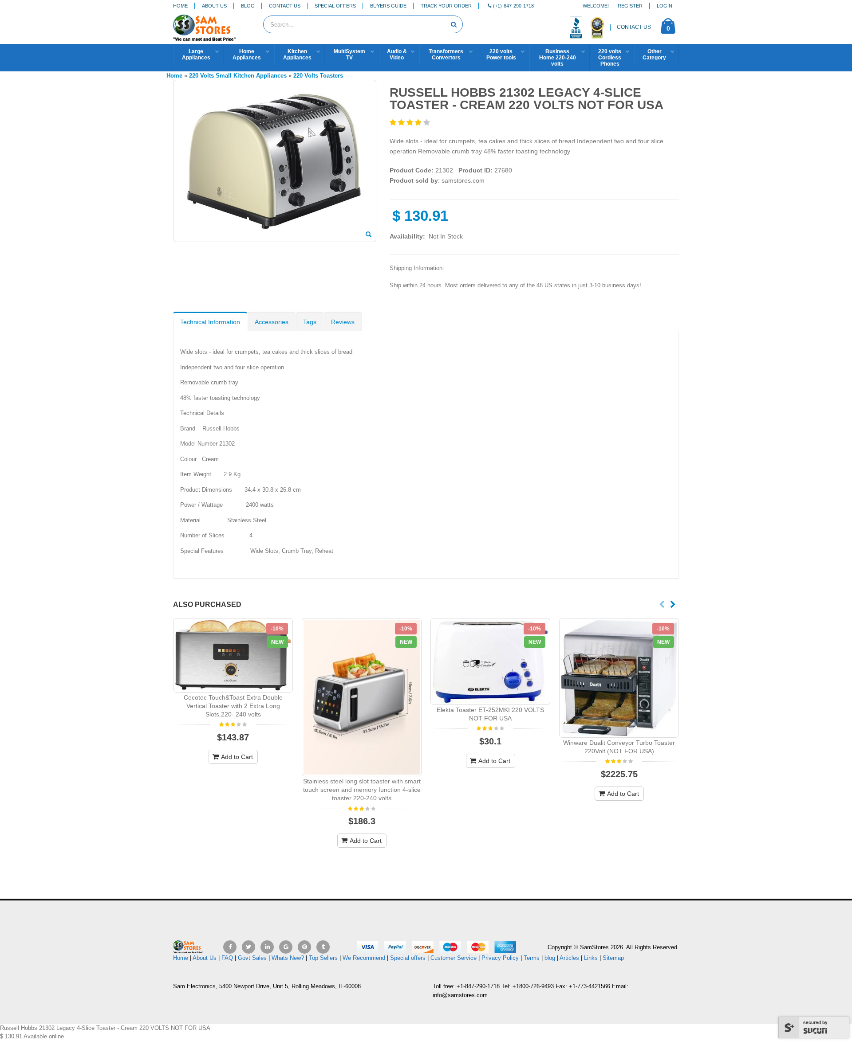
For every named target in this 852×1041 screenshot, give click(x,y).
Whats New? (288, 958)
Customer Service (453, 958)
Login (664, 5)
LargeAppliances (196, 54)
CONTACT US (634, 27)
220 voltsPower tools (501, 54)
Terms (532, 958)
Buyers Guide (388, 5)
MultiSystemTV (349, 54)
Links (591, 958)
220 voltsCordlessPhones (609, 57)
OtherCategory (654, 54)
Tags (309, 321)
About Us (214, 5)
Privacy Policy (500, 958)
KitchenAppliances (297, 54)
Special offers (408, 958)
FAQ (227, 958)
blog (549, 958)
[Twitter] (248, 947)
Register (630, 5)
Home (180, 5)
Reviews (343, 321)
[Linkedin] (267, 947)
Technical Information (210, 321)
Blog (248, 5)
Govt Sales (252, 958)
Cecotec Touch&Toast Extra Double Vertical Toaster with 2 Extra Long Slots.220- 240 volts (233, 706)
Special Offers (335, 5)
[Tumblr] (323, 947)
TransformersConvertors (446, 54)
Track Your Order (446, 5)
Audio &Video (397, 54)
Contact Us (284, 5)
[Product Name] (233, 655)
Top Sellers (323, 958)
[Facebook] (230, 947)
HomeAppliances (247, 54)
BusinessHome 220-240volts (557, 57)
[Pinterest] (304, 947)
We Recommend (364, 958)
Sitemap (613, 958)
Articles (569, 958)
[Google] (285, 947)
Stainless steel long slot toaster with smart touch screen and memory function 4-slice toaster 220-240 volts (362, 790)
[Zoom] (368, 235)
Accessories (271, 321)
